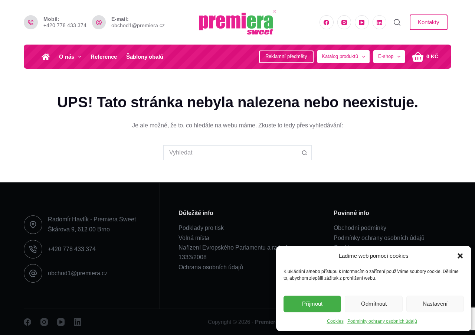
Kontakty (428, 22)
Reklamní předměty (286, 56)
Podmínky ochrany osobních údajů (382, 321)
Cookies (335, 321)
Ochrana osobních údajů (210, 267)
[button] (460, 256)
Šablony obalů (144, 56)
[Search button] (304, 153)
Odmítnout (374, 303)
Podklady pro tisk (201, 228)
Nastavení (435, 303)
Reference (104, 56)
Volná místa (193, 238)
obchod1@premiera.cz (138, 25)
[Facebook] (327, 22)
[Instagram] (344, 22)
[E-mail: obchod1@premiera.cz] (99, 22)
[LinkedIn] (380, 22)
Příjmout (312, 303)
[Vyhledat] (397, 22)
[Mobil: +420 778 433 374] (31, 22)
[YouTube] (362, 22)
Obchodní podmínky (360, 228)
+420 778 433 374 (64, 25)
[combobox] (230, 152)
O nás (66, 56)
